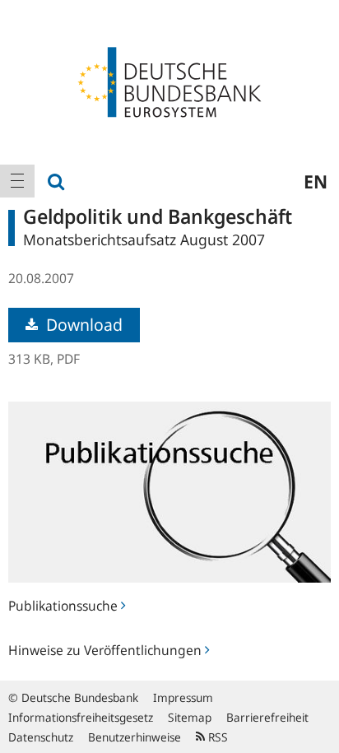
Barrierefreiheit (267, 717)
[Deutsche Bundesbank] (169, 81)
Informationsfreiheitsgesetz (80, 717)
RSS (216, 737)
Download (82, 325)
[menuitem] (17, 181)
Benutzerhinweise (134, 737)
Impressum (183, 697)
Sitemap (189, 717)
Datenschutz (40, 737)
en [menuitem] (315, 181)
